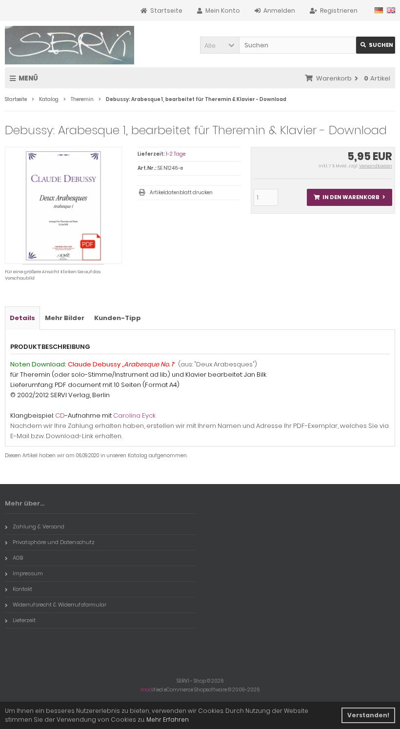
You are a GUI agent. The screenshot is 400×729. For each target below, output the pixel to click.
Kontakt (22, 589)
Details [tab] (22, 318)
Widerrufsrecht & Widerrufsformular (59, 604)
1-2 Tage (175, 154)
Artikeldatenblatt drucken (181, 192)
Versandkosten (375, 166)
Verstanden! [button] (368, 715)
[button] (219, 45)
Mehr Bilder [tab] (64, 318)
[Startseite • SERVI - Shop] (69, 45)
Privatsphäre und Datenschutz (54, 542)
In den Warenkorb (349, 197)
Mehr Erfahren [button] (167, 719)
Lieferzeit (24, 620)
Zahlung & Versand (38, 526)
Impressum (28, 573)
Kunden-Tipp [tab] (117, 318)
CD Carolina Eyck (83, 415)
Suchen (375, 45)
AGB (18, 558)
